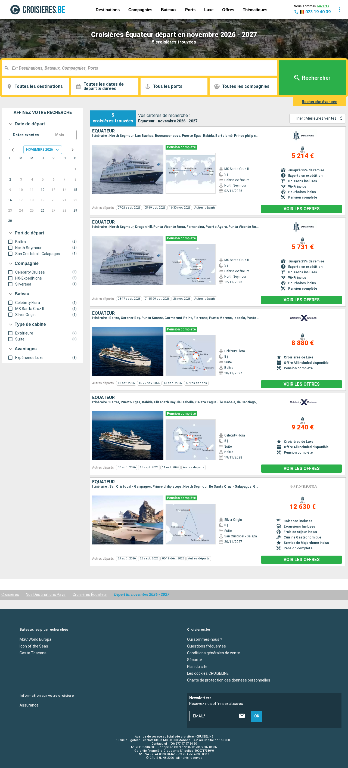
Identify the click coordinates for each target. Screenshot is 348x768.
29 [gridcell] (75, 210)
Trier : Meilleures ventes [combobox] (316, 118)
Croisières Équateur (90, 594)
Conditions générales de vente (213, 653)
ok (256, 716)
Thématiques (255, 9)
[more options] (339, 9)
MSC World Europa (35, 639)
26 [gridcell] (43, 210)
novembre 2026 (39, 149)
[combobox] (141, 68)
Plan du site (197, 666)
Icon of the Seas (34, 646)
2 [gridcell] (10, 179)
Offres (228, 9)
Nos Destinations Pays (46, 594)
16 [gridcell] (10, 200)
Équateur (103, 131)
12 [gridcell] (43, 190)
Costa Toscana (33, 653)
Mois (59, 135)
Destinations (108, 9)
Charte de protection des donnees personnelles (228, 680)
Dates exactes (26, 135)
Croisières (10, 594)
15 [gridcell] (75, 190)
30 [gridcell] (10, 221)
